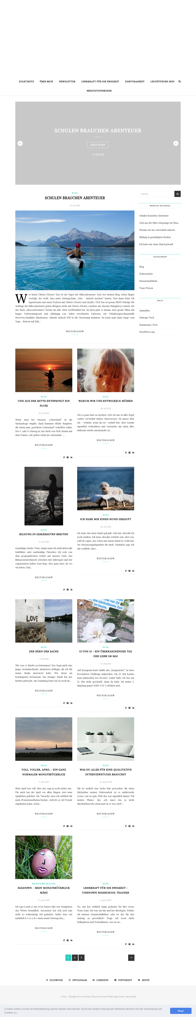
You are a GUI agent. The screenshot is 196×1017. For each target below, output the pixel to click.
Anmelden (144, 310)
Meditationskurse (99, 90)
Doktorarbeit (135, 81)
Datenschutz (130, 996)
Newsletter (67, 81)
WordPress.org (147, 331)
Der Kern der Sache (44, 651)
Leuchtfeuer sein (162, 81)
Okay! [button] (181, 1011)
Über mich (46, 81)
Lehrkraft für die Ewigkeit (100, 81)
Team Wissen (146, 288)
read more (98, 145)
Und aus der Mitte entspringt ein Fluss (159, 222)
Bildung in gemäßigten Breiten (43, 534)
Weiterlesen (75, 331)
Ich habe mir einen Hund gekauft (105, 519)
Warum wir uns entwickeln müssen (106, 400)
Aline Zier (98, 58)
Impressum (119, 996)
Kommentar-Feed (148, 324)
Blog (75, 193)
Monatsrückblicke (43, 883)
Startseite (26, 81)
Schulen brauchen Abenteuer (98, 130)
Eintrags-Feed (146, 317)
